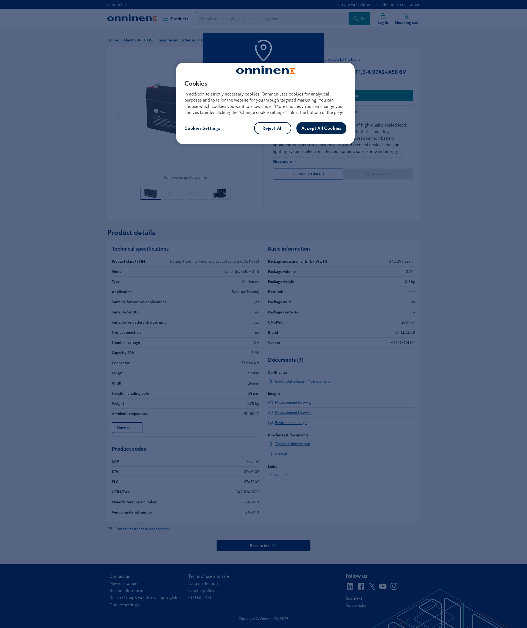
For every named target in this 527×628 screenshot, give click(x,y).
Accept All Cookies (321, 128)
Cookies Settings (202, 128)
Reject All (272, 128)
